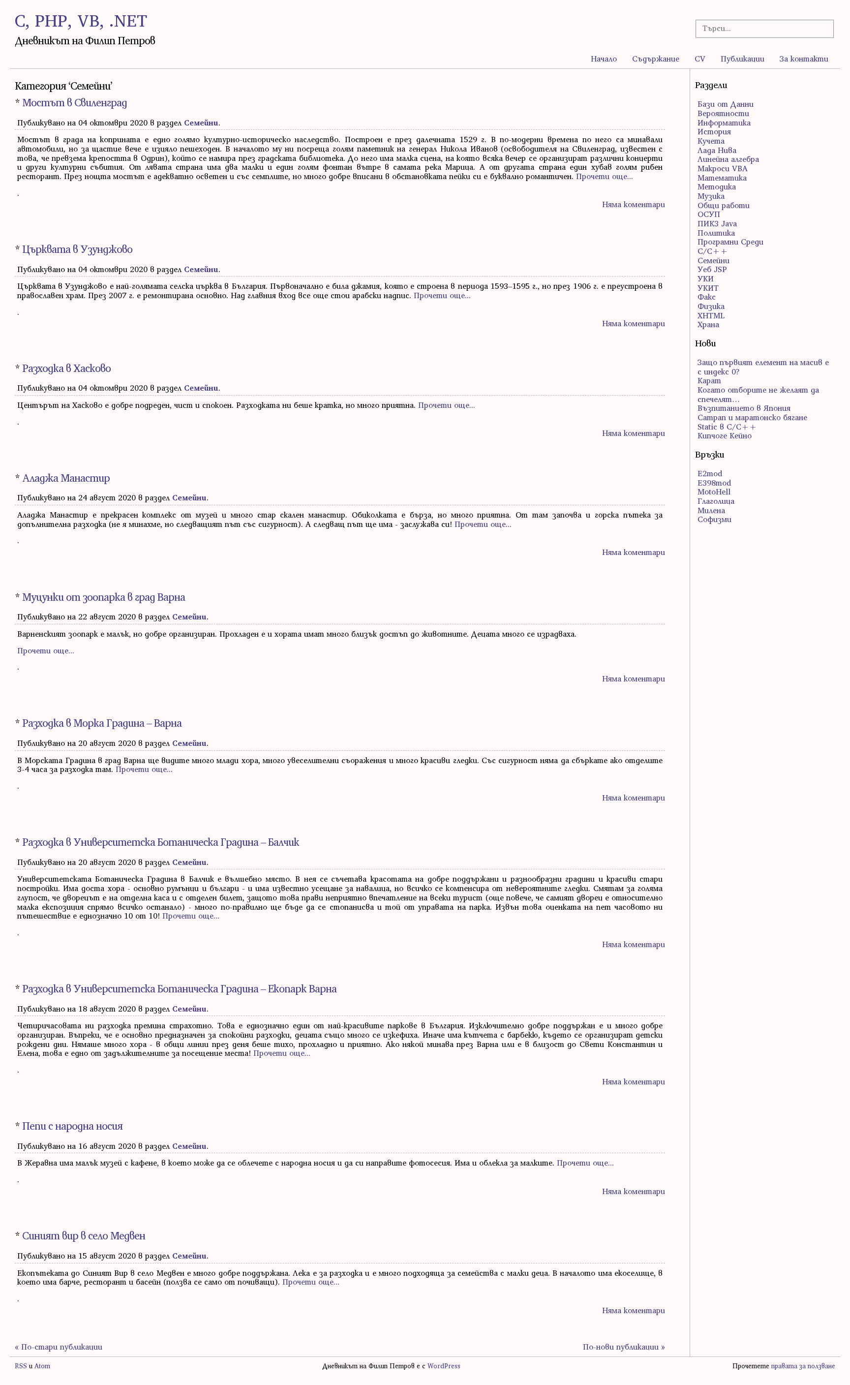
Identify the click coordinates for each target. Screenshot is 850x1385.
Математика (722, 178)
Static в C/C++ (727, 426)
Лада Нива (717, 150)
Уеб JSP (712, 269)
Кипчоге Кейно (725, 435)
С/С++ (713, 251)
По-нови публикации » (624, 1347)
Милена (711, 510)
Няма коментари (633, 204)
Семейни (201, 122)
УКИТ (708, 288)
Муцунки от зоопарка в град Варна (103, 597)
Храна (708, 324)
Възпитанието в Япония (744, 408)
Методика (717, 186)
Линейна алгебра (728, 159)
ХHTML (711, 315)
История (714, 131)
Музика (711, 196)
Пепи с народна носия (72, 1126)
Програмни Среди (730, 241)
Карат (709, 380)
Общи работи (724, 205)
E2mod (710, 473)
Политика (716, 233)
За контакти (804, 58)
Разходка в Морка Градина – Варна (102, 723)
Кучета (711, 141)
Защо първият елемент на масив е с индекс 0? (763, 366)
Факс (707, 297)
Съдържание (655, 58)
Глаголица (716, 501)
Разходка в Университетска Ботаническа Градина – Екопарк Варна (179, 988)
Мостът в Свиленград (74, 102)
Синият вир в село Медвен (83, 1235)
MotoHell (714, 491)
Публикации (742, 58)
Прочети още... (604, 176)
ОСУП (709, 214)
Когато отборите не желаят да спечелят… (758, 394)
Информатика (724, 122)
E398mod (714, 483)
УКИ (706, 278)
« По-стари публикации (58, 1347)
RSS (21, 1366)
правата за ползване (803, 1366)
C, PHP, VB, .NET (81, 20)
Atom (42, 1366)
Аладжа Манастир (66, 478)
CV (700, 58)
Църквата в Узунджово (77, 249)
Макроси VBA (723, 168)
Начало (604, 58)
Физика (711, 306)
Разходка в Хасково (66, 368)
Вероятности (723, 113)
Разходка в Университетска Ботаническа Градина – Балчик (160, 842)
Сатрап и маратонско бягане (752, 417)
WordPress (443, 1366)
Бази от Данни (726, 104)
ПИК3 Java (717, 223)
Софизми (714, 519)
